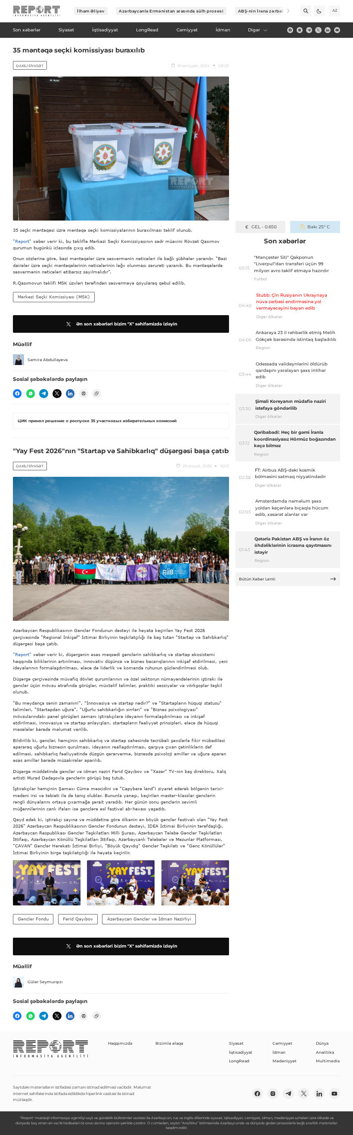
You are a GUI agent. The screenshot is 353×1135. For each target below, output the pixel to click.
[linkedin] (328, 30)
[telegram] (309, 30)
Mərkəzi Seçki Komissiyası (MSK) (54, 296)
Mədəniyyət (284, 1060)
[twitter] (318, 30)
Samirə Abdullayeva (48, 359)
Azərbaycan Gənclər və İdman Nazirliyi (149, 918)
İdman (278, 1052)
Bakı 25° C (318, 227)
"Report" (22, 241)
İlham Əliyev (91, 11)
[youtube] (337, 30)
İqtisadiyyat (240, 1052)
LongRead (239, 1060)
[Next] (284, 11)
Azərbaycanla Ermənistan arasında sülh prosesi (171, 11)
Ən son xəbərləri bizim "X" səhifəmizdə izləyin (126, 324)
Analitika (325, 1052)
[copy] (96, 393)
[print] (83, 393)
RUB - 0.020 (264, 227)
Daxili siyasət (29, 66)
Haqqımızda (120, 1043)
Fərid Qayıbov (78, 918)
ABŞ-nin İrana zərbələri (264, 11)
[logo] (36, 11)
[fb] (290, 30)
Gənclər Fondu (33, 918)
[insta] (300, 30)
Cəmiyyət (282, 1043)
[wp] (30, 393)
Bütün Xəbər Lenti (257, 579)
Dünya (322, 1043)
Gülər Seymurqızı (45, 981)
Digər (254, 30)
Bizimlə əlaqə (169, 1043)
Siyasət (236, 1043)
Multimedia (328, 1060)
